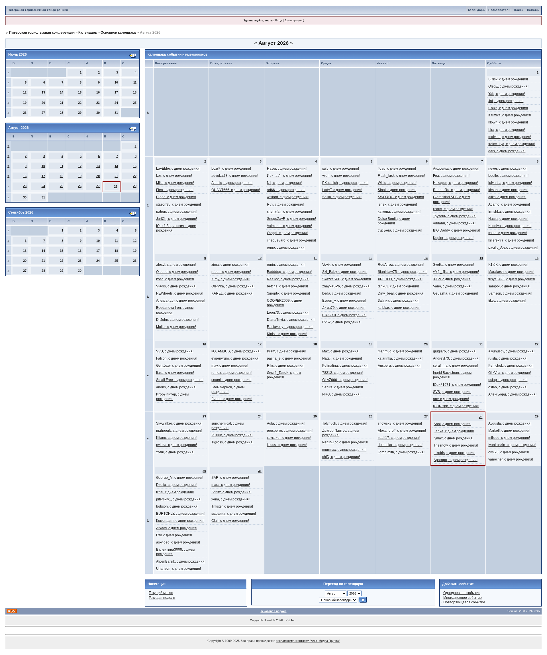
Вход (278, 20)
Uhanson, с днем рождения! (178, 569)
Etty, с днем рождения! (174, 535)
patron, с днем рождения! (176, 212)
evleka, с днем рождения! (176, 445)
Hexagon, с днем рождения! (455, 183)
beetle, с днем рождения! (508, 176)
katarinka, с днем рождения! (400, 358)
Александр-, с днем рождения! (180, 301)
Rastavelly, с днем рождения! (290, 327)
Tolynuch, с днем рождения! (344, 423)
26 (24, 112)
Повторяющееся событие (464, 602)
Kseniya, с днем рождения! (509, 226)
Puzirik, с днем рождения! (231, 435)
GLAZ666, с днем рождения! (345, 380)
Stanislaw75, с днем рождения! (402, 272)
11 (134, 82)
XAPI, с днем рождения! (452, 279)
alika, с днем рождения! (507, 197)
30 (98, 112)
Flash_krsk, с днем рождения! (401, 176)
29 (79, 112)
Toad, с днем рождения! (397, 169)
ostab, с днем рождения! (507, 387)
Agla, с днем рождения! (286, 423)
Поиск (518, 9)
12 (24, 92)
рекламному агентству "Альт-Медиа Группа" (308, 640)
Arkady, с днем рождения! (176, 528)
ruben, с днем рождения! (231, 272)
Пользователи (499, 9)
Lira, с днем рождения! (506, 130)
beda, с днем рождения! (341, 293)
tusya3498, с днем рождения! (511, 279)
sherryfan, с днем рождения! (289, 212)
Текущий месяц (161, 593)
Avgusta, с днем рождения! (509, 423)
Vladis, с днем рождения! (176, 286)
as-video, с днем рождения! (178, 542)
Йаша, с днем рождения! (508, 219)
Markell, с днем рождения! (509, 431)
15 (79, 92)
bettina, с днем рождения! (287, 286)
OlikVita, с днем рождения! (509, 373)
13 (43, 92)
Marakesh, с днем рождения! (511, 272)
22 (79, 102)
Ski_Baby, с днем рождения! (344, 272)
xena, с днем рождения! (230, 499)
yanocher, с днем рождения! (510, 459)
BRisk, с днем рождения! (508, 79)
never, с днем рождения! (507, 169)
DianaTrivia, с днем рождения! (291, 320)
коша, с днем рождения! (507, 233)
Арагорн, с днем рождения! (455, 460)
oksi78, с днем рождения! (508, 452)
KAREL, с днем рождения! (232, 293)
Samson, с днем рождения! (510, 293)
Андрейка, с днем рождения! (456, 169)
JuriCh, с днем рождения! (176, 219)
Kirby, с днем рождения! (230, 279)
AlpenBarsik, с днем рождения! (180, 561)
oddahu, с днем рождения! (454, 223)
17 (116, 92)
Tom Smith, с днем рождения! (401, 452)
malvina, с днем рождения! (509, 137)
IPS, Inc (290, 620)
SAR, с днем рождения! (230, 478)
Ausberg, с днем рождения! (399, 366)
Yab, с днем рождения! (506, 94)
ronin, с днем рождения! (286, 265)
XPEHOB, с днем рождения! (400, 279)
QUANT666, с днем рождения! (235, 190)
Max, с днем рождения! (340, 351)
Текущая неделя (162, 598)
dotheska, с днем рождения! (400, 445)
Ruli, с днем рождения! (285, 204)
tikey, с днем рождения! (507, 301)
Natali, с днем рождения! (342, 358)
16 (98, 92)
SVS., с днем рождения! (452, 392)
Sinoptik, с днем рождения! (288, 293)
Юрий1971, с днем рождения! (457, 385)
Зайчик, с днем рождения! (398, 301)
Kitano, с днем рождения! (176, 438)
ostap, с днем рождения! (507, 380)
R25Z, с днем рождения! (341, 322)
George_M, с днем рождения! (179, 478)
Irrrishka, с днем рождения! (509, 212)
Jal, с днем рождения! (505, 101)
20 (43, 102)
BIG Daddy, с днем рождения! (456, 230)
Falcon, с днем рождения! (176, 358)
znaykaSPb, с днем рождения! (346, 286)
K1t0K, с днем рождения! (508, 265)
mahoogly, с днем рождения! (179, 431)
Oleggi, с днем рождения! (287, 233)
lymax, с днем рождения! (453, 438)
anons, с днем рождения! (176, 387)
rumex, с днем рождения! (231, 373)
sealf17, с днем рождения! (399, 438)
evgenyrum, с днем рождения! (235, 358)
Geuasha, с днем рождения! (455, 293)
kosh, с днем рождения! (175, 279)
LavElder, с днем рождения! (178, 169)
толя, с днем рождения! (175, 452)
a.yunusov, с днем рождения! (511, 351)
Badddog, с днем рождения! (289, 272)
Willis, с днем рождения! (397, 183)
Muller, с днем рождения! (176, 327)
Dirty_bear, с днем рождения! (401, 293)
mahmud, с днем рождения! (400, 351)
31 (116, 112)
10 (116, 82)
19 (24, 102)
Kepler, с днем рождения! (453, 238)
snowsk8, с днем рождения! (400, 423)
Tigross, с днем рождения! (232, 442)
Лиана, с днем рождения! (231, 399)
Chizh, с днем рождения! (508, 108)
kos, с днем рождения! (174, 176)
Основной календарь (118, 33)
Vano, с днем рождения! (452, 286)
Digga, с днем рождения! (176, 197)
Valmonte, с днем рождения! (289, 226)
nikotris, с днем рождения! (454, 453)
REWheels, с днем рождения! (179, 293)
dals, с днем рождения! (506, 151)
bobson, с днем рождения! (177, 506)
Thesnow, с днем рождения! (456, 445)
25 (134, 102)
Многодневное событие (462, 598)
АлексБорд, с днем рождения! (512, 394)
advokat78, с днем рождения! (234, 176)
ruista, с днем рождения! (507, 358)
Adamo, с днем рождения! (509, 204)
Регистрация (293, 20)
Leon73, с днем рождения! (288, 313)
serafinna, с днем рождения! (455, 366)
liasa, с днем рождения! (175, 373)
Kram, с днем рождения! (286, 351)
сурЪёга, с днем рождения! (400, 230)
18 (134, 92)
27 (43, 112)
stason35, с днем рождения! (178, 204)
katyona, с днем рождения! (399, 212)
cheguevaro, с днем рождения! (291, 240)
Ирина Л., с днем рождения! (289, 176)
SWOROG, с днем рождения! (401, 197)
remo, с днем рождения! (286, 248)
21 (61, 102)
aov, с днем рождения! (451, 399)
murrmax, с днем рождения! (344, 450)
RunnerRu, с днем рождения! (456, 190)
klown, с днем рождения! (508, 122)
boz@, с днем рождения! (231, 169)
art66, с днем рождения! (286, 190)
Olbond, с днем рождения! (177, 272)
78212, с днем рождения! (342, 373)
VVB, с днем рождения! (174, 351)
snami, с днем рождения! (231, 380)
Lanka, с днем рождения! (454, 431)
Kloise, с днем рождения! (287, 334)
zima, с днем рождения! (230, 265)
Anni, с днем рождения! (452, 424)
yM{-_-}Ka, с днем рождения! (456, 272)
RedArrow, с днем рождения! (401, 265)
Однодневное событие (461, 593)
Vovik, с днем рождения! (341, 265)
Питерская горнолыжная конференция (38, 9)
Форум (255, 620)
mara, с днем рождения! (230, 485)
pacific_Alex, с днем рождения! (513, 248)
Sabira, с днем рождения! (342, 387)
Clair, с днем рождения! (230, 521)
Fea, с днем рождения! (451, 176)
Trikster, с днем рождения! (232, 506)
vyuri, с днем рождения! (341, 176)
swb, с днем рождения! (340, 169)
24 (116, 102)
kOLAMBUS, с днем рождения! (235, 351)
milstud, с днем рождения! (509, 438)
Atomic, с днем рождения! (231, 183)
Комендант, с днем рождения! (180, 521)
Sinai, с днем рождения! (397, 190)
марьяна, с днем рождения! (233, 514)
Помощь (533, 9)
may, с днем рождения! (229, 366)
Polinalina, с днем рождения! (345, 366)
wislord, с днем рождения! (288, 197)
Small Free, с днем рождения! (179, 380)
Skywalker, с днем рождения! (179, 423)
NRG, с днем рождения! (341, 394)
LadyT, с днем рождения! (342, 190)
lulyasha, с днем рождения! (510, 183)
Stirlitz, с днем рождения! (231, 492)
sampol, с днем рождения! (509, 286)
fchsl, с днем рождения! (175, 492)
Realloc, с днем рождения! (288, 279)
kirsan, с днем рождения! (508, 190)
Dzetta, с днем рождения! (176, 485)
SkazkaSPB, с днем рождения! (346, 279)
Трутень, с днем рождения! (454, 216)
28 (61, 112)
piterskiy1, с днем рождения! (178, 499)
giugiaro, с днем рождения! (454, 351)
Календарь (476, 9)
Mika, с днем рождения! (175, 183)
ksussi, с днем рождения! (287, 445)
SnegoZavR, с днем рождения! (291, 219)
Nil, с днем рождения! (284, 183)
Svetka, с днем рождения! (453, 265)
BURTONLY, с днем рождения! (180, 514)
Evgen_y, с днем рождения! (344, 301)
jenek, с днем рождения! (397, 204)
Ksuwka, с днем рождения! (509, 115)
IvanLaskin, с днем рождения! (512, 445)
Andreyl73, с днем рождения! (456, 358)
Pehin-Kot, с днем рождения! (345, 442)
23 (98, 102)
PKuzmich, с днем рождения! (345, 183)
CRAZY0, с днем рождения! (344, 315)
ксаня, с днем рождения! (453, 209)
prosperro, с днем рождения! (290, 431)
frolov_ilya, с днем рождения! (511, 144)
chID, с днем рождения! (341, 457)
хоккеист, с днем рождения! (289, 438)
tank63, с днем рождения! (398, 286)
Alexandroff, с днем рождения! (402, 431)
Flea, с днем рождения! (174, 190)
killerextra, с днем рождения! (511, 240)
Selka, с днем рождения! (342, 197)
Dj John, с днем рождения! (177, 320)
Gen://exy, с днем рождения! (178, 366)
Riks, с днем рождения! (285, 366)
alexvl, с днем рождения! (176, 265)
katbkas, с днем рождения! (399, 308)
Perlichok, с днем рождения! (510, 366)
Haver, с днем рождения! (287, 169)
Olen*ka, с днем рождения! (232, 286)
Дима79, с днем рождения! (343, 308)
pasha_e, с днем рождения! (289, 358)
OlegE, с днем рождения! (508, 86)
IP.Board (266, 620)
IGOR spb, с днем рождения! (456, 406)
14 (61, 92)
